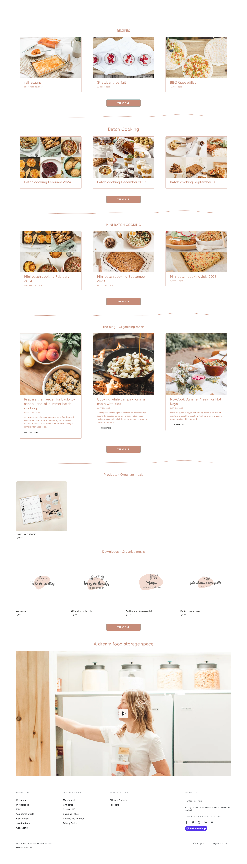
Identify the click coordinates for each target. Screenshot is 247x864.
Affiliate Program (118, 800)
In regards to (22, 804)
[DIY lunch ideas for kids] (96, 583)
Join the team (23, 823)
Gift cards (68, 804)
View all (123, 103)
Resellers (114, 804)
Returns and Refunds (73, 818)
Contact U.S (69, 809)
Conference (22, 818)
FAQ (18, 809)
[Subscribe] (229, 801)
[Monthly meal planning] (205, 583)
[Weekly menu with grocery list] (151, 583)
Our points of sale (25, 814)
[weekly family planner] (41, 506)
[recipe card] (41, 583)
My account (69, 800)
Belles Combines (29, 844)
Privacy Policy (70, 823)
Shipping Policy (71, 814)
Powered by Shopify (24, 848)
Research (21, 800)
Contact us (22, 827)
